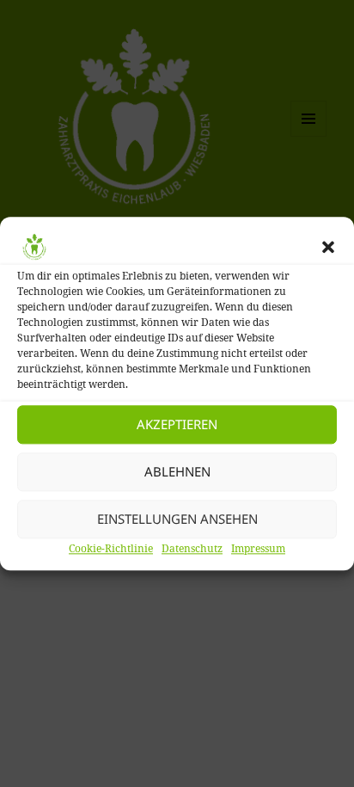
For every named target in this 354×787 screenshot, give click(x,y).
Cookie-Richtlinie (111, 548)
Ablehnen (177, 471)
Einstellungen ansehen (177, 518)
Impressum (258, 548)
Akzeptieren (177, 424)
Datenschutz (192, 548)
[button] (328, 246)
